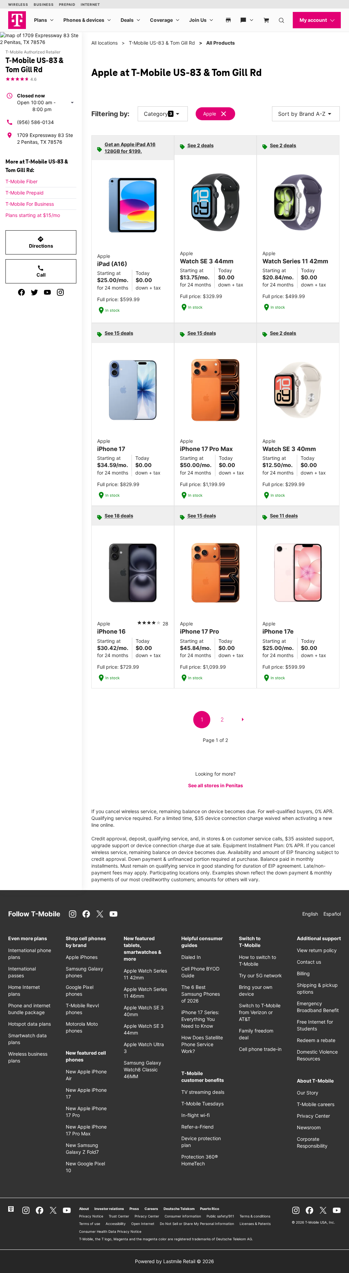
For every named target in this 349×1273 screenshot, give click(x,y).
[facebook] (21, 292)
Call (41, 271)
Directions (41, 242)
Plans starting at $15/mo (32, 215)
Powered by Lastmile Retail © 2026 (174, 1261)
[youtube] (47, 292)
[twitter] (34, 292)
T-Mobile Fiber (21, 181)
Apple (209, 114)
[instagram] (60, 292)
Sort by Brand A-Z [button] (306, 114)
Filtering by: (110, 114)
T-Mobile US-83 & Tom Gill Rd (162, 43)
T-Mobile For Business (29, 204)
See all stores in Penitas (215, 785)
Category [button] (156, 113)
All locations (104, 43)
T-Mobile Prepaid (24, 193)
